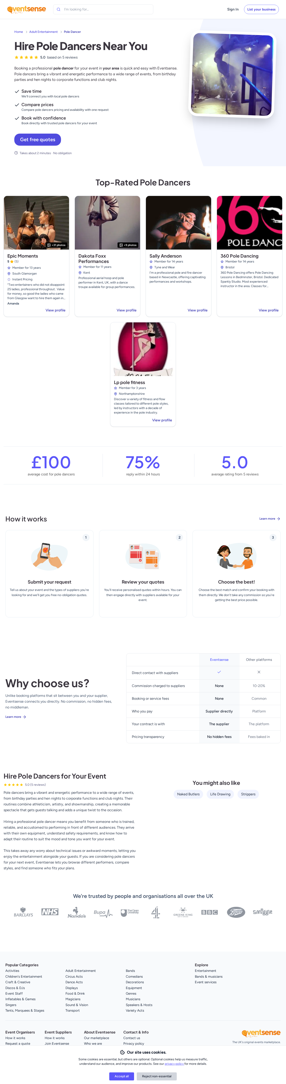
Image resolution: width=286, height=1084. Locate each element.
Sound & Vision (76, 1005)
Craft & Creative (17, 982)
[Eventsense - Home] (26, 9)
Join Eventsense (57, 1044)
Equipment (134, 988)
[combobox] (84, 9)
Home (18, 32)
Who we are (93, 1044)
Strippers (248, 794)
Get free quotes (37, 140)
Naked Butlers (188, 794)
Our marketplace (96, 1038)
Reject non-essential (156, 1076)
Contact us (131, 1038)
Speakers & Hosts (139, 1005)
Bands (130, 971)
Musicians (133, 999)
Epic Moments (22, 255)
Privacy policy (133, 1044)
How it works (15, 1038)
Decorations (135, 982)
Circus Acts (74, 977)
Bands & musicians (209, 977)
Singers (10, 1005)
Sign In (233, 9)
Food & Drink (75, 994)
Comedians (134, 977)
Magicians (72, 999)
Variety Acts (135, 1010)
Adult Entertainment (43, 32)
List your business (261, 9)
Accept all (122, 1076)
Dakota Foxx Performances (93, 258)
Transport (72, 1010)
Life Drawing (220, 794)
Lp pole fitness (129, 382)
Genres (131, 994)
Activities (12, 971)
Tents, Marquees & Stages (24, 1010)
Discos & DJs (15, 988)
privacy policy (174, 1064)
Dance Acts (74, 982)
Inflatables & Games (20, 999)
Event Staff (14, 994)
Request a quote (17, 1044)
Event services (206, 982)
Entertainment (205, 971)
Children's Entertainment (23, 977)
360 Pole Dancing (240, 255)
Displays (71, 988)
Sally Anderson (165, 255)
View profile (55, 310)
